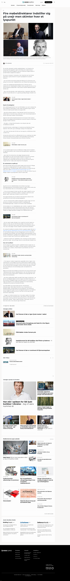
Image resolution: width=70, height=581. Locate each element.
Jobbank (43, 5)
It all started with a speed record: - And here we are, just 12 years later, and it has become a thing (45, 526)
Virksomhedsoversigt (21, 5)
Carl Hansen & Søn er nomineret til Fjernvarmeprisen (20, 217)
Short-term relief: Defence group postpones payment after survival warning (44, 531)
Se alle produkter (18, 558)
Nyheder (13, 5)
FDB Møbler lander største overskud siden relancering (22, 256)
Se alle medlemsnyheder (49, 513)
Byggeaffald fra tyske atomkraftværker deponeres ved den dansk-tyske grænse (28, 533)
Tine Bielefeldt (9, 63)
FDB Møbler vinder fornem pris (19, 144)
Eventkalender (30, 5)
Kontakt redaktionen (37, 552)
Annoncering (17, 556)
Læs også (13, 97)
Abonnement (17, 552)
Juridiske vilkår (27, 555)
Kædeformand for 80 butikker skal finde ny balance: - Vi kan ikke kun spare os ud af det (22, 180)
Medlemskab (17, 554)
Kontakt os (35, 554)
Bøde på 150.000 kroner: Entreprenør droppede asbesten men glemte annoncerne (10, 533)
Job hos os (35, 556)
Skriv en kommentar (49, 305)
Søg (4, 2)
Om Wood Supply (36, 558)
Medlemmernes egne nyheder (11, 438)
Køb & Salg (37, 5)
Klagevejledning (27, 557)
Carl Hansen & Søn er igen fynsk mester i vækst (21, 99)
